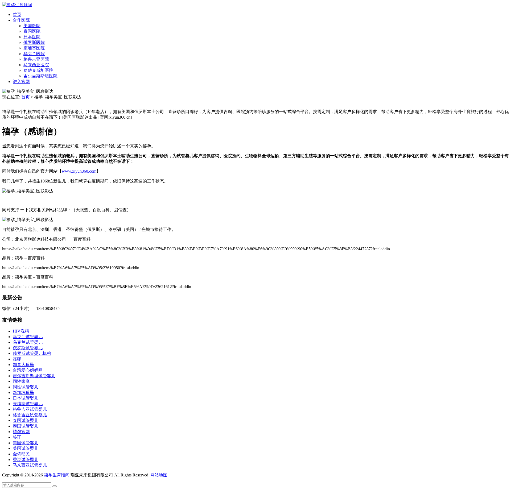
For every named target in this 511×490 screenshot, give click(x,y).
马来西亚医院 (36, 65)
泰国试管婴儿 (25, 420)
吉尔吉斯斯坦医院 (40, 76)
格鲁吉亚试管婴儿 (30, 409)
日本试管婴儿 (25, 398)
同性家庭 (21, 381)
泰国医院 (31, 31)
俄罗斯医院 (34, 42)
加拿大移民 (23, 364)
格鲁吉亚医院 (36, 59)
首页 (17, 14)
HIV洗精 (21, 331)
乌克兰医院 (34, 53)
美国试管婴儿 (25, 443)
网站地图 (158, 475)
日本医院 (31, 37)
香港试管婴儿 (25, 459)
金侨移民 (21, 454)
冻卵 (17, 359)
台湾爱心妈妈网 (28, 370)
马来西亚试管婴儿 (30, 465)
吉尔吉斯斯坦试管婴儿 (34, 375)
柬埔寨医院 (34, 48)
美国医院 (31, 25)
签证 (17, 437)
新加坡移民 (23, 392)
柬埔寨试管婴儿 (28, 403)
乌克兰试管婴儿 (28, 336)
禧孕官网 (21, 431)
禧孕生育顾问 (56, 475)
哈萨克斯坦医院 (38, 70)
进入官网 (21, 81)
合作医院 (21, 20)
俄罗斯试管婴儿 (28, 348)
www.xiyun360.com (79, 171)
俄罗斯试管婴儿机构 (32, 353)
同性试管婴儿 (25, 387)
